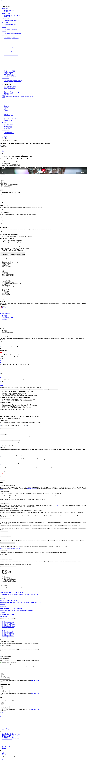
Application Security (5, 728)
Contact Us (6, 110)
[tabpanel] (43, 393)
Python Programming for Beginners (10, 86)
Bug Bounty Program (5, 747)
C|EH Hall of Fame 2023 (8, 132)
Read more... (2, 716)
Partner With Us (4, 112)
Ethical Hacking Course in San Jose (8, 630)
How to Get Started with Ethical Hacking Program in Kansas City (10, 440)
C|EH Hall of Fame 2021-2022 (9, 133)
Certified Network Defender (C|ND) (10, 24)
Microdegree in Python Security (9, 88)
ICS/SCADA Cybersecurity (8, 25)
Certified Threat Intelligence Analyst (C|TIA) (11, 38)
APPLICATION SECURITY (5, 78)
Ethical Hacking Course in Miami (7, 632)
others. (1, 489)
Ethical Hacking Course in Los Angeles (8, 624)
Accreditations (6, 108)
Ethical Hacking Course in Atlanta (7, 625)
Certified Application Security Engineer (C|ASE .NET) (13, 80)
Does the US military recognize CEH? (6, 559)
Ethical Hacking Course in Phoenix (8, 629)
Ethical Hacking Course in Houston (8, 627)
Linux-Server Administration (9, 91)
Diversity (5, 105)
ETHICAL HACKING (5, 8)
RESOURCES (4, 122)
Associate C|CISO (7, 16)
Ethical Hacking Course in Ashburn (8, 621)
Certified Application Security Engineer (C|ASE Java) (13, 81)
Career (5, 109)
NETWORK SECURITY (5, 22)
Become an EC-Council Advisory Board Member (12, 118)
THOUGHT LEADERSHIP (5, 130)
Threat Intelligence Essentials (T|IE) (10, 76)
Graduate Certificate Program (7, 96)
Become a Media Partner (8, 120)
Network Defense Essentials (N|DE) (10, 69)
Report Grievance (5, 745)
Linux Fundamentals (7, 90)
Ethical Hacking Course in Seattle (7, 631)
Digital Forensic (5, 727)
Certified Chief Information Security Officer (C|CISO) (13, 15)
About (3, 752)
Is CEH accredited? (3, 550)
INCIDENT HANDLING (5, 35)
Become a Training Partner (8, 115)
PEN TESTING (4, 31)
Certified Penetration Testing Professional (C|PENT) (12, 33)
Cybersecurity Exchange (8, 135)
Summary (3, 148)
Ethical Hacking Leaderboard (9, 136)
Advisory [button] (3, 97)
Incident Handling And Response (7, 729)
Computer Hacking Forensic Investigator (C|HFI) (12, 20)
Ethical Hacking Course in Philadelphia (8, 637)
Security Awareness (5, 98)
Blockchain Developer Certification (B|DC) (11, 55)
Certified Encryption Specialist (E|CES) (10, 29)
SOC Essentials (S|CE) (8, 73)
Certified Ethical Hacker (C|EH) (9, 10)
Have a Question (7, 128)
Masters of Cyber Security (29, 96)
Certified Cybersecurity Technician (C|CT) (11, 51)
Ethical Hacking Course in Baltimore (8, 633)
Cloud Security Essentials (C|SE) (9, 74)
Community (4, 748)
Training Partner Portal (8, 127)
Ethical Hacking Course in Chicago (8, 622)
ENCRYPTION (4, 27)
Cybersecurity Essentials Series (32, 488)
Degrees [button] (3, 95)
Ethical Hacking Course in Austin (7, 635)
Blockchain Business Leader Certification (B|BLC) (12, 56)
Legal (3, 759)
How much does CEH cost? (5, 503)
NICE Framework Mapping (8, 124)
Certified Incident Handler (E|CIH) (10, 37)
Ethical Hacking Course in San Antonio (8, 626)
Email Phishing (6, 94)
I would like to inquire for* (4, 183)
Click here (31, 533)
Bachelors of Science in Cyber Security (18, 96)
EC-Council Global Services (13, 98)
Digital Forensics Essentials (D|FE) (10, 71)
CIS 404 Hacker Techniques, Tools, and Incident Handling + (10, 548)
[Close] (0, 682)
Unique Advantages (3, 434)
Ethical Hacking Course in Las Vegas (8, 634)
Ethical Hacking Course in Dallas (7, 623)
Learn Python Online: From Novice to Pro (11, 87)
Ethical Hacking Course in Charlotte (8, 636)
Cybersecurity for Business (8, 93)
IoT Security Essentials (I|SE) (9, 75)
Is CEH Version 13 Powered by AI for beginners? (8, 485)
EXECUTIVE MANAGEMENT (6, 13)
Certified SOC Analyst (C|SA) (7, 739)
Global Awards (6, 106)
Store (5, 125)
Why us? (3, 150)
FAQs (3, 151)
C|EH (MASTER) (7, 11)
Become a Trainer (7, 114)
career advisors (56, 505)
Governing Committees (8, 103)
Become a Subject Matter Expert (9, 117)
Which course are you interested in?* (6, 185)
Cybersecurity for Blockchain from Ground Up (11, 92)
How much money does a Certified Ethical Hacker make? (9, 508)
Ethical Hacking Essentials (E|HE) (9, 70)
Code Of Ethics (6, 104)
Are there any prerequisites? (5, 491)
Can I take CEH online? (4, 531)
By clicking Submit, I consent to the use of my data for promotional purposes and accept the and (20, 680)
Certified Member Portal (8, 126)
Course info (4, 149)
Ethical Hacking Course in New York (8, 620)
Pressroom (6, 107)
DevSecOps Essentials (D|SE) (9, 72)
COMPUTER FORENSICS (5, 18)
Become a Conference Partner (9, 119)
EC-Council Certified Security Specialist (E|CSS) (12, 65)
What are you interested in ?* (5, 184)
